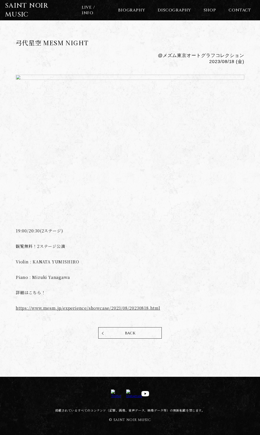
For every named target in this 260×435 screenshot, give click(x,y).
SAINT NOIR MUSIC (26, 10)
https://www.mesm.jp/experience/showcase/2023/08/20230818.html (88, 308)
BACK (130, 333)
